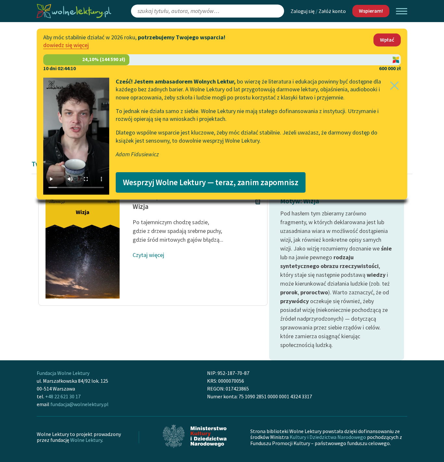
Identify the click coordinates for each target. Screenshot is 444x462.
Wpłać (387, 39)
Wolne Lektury (86, 440)
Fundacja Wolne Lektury (63, 373)
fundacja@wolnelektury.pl (79, 404)
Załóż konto (332, 11)
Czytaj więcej (148, 255)
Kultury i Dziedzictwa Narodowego (328, 437)
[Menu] (401, 11)
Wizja (141, 206)
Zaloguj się (303, 11)
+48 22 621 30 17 (63, 396)
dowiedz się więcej (66, 45)
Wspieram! (371, 10)
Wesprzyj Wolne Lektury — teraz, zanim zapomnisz (210, 182)
